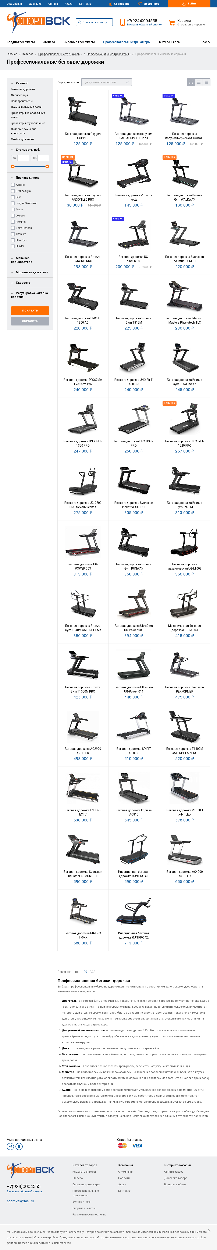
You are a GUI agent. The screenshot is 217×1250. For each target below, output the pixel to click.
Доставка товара (175, 1178)
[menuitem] (21, 42)
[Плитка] (191, 82)
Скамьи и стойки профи (26, 107)
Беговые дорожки (23, 89)
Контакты (85, 3)
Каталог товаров (84, 1165)
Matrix (19, 209)
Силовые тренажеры (79, 42)
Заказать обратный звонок (144, 24)
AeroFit (20, 184)
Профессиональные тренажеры (126, 42)
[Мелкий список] (206, 82)
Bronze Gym (23, 191)
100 (84, 971)
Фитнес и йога (169, 42)
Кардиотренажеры (21, 42)
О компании (14, 3)
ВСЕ (92, 971)
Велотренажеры (22, 101)
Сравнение (121, 3)
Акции (68, 3)
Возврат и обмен (175, 1184)
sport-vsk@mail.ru (20, 1201)
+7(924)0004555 (142, 20)
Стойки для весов (23, 139)
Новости (124, 1178)
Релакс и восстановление (89, 1214)
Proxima (21, 221)
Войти (191, 3)
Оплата (53, 3)
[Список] (199, 82)
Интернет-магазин (177, 1165)
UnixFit (20, 246)
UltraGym (21, 240)
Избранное (151, 3)
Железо (49, 42)
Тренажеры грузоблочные (28, 123)
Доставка (35, 3)
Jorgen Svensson (26, 203)
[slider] (13, 166)
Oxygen (20, 215)
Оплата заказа (173, 1171)
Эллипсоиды (19, 95)
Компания (125, 1165)
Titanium (21, 234)
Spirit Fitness (24, 227)
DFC (18, 197)
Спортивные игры (84, 1208)
